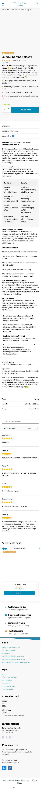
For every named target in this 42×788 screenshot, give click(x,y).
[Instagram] (10, 768)
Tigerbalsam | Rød (19, 584)
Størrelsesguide (8, 689)
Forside (4, 10)
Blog (3, 674)
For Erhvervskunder (9, 650)
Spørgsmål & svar (8, 686)
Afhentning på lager (9, 677)
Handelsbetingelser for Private (13, 656)
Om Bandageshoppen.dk (11, 647)
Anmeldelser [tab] (7, 136)
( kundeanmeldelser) (19, 60)
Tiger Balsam (34, 409)
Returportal (6, 683)
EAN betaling (7, 680)
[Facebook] (4, 768)
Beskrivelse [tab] (6, 126)
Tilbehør (14, 10)
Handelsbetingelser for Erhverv (13, 659)
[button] (37, 3)
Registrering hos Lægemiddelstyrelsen (16, 662)
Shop (8, 10)
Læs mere (19, 593)
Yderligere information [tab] (10, 131)
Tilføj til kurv (25, 110)
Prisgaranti (6, 653)
